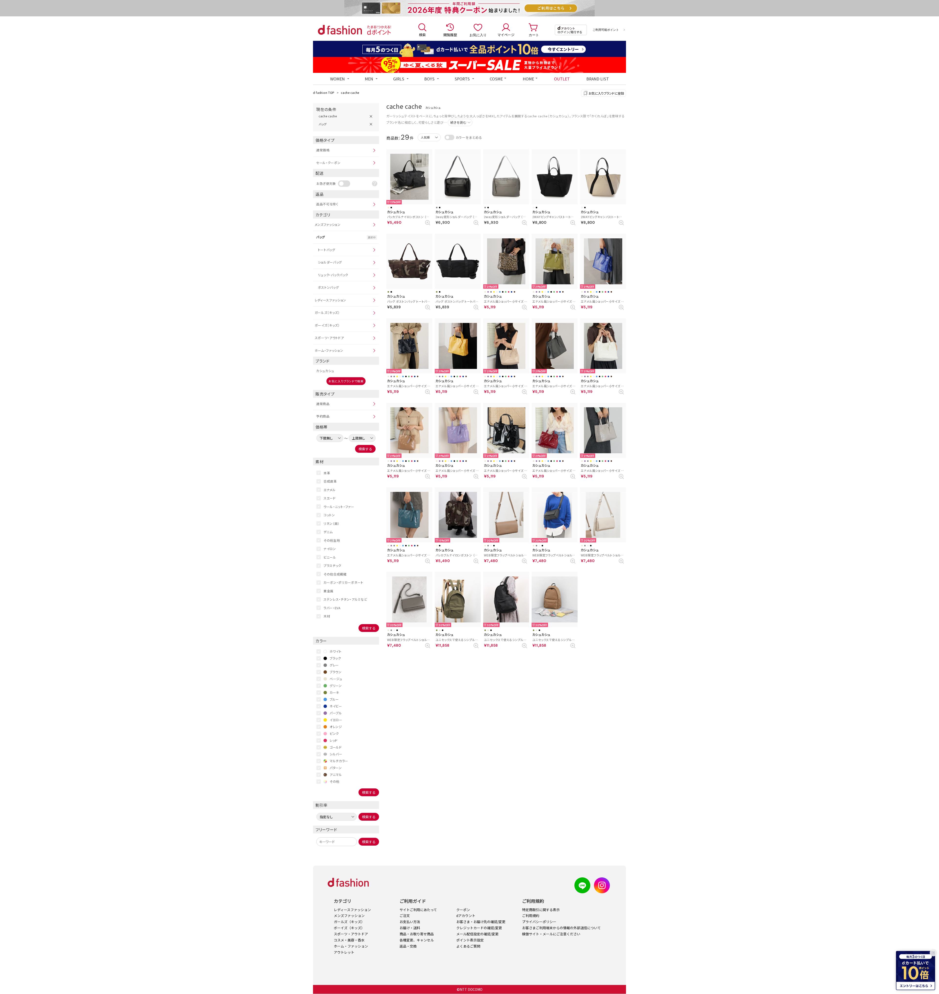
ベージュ (336, 678)
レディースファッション (331, 300)
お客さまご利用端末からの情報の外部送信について (561, 927)
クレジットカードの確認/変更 (479, 927)
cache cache (350, 92)
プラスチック (332, 565)
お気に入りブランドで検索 (345, 381)
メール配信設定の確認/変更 (477, 933)
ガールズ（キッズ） (327, 312)
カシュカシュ (325, 370)
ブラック (335, 658)
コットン (329, 515)
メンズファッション (328, 224)
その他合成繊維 (335, 574)
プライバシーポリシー (539, 921)
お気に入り (478, 34)
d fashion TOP (324, 92)
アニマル (336, 774)
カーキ (334, 692)
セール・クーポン (328, 162)
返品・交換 (408, 946)
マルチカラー (339, 761)
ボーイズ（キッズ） (327, 325)
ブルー (334, 699)
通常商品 (323, 403)
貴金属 (329, 591)
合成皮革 (330, 481)
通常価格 (323, 150)
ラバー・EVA (332, 608)
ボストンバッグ (328, 287)
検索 (422, 34)
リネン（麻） (332, 523)
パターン (336, 767)
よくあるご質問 (468, 946)
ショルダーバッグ (330, 262)
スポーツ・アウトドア (329, 337)
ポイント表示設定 (470, 940)
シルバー (336, 754)
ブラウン (336, 672)
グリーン (336, 685)
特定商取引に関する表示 (541, 909)
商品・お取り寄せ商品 (417, 933)
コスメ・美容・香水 (349, 940)
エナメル (330, 489)
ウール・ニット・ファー (339, 506)
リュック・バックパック (333, 275)
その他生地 (332, 540)
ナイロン (330, 548)
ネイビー (336, 706)
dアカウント (465, 915)
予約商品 (323, 416)
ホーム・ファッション (329, 350)
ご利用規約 (530, 915)
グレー (334, 665)
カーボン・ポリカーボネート (343, 582)
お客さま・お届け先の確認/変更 (480, 921)
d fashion (340, 30)
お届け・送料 (410, 927)
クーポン (463, 909)
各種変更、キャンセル (417, 940)
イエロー (336, 720)
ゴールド (336, 747)
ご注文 (405, 915)
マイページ (505, 34)
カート (534, 34)
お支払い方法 (410, 921)
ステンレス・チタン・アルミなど (345, 599)
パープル (336, 713)
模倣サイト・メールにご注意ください (551, 933)
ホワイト (336, 651)
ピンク (334, 733)
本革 (327, 473)
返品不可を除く (327, 204)
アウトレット (344, 952)
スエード (330, 498)
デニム (328, 532)
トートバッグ (326, 249)
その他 (334, 781)
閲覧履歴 (450, 34)
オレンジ (336, 726)
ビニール (330, 557)
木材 (327, 616)
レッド (334, 740)
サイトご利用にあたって (418, 909)
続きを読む (458, 122)
